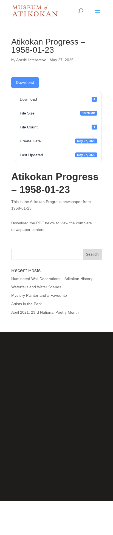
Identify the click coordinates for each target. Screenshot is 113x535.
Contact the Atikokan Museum (57, 460)
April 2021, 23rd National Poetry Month (45, 312)
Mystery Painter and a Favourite (39, 295)
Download (25, 82)
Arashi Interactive (31, 60)
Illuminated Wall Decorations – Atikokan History (51, 279)
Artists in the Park (26, 304)
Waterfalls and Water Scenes (36, 287)
